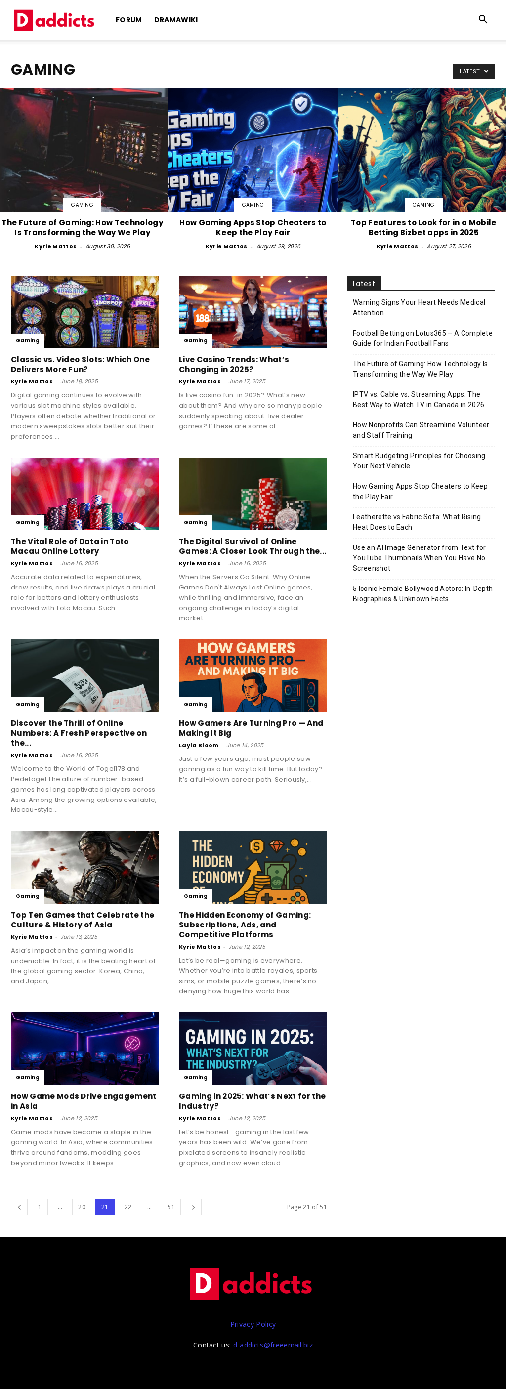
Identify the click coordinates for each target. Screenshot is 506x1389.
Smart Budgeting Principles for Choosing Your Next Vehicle (419, 461)
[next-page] (193, 1207)
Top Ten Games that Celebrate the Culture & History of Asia (82, 920)
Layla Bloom (199, 745)
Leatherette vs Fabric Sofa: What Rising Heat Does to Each (417, 522)
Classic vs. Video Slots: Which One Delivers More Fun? (80, 364)
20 (81, 1207)
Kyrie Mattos (56, 246)
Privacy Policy (253, 1324)
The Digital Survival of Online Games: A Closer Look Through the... (252, 546)
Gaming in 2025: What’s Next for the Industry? (252, 1101)
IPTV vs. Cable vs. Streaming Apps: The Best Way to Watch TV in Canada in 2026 (418, 399)
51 (171, 1207)
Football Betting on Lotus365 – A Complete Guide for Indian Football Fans (423, 338)
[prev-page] (19, 1207)
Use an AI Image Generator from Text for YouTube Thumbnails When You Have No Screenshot (419, 558)
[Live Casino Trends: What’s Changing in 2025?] (253, 312)
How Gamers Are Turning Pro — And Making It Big (251, 728)
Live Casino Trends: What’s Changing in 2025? (234, 364)
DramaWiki (176, 20)
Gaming (82, 205)
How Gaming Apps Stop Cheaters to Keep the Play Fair (420, 491)
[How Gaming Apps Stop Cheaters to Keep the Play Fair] (253, 170)
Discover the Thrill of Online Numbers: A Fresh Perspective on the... (79, 733)
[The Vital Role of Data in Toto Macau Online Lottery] (85, 494)
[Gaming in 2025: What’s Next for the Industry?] (253, 1048)
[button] (483, 20)
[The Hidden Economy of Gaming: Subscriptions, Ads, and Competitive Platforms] (253, 867)
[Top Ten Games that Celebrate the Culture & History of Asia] (85, 867)
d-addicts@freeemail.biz (273, 1344)
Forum (129, 20)
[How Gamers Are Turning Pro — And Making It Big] (253, 675)
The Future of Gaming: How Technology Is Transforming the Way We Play (420, 369)
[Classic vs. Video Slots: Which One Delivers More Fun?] (85, 312)
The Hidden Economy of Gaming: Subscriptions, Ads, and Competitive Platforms (245, 925)
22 (128, 1207)
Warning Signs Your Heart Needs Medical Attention (419, 307)
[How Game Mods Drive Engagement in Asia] (85, 1048)
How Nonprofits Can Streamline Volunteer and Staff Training (421, 430)
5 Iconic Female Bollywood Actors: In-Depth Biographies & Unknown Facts (423, 594)
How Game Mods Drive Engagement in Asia (84, 1101)
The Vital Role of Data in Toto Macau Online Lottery (70, 546)
